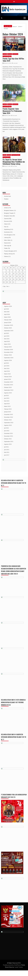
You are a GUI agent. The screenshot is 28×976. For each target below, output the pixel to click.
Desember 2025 (8, 325)
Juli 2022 (6, 428)
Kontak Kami (7, 196)
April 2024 (7, 371)
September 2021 (8, 441)
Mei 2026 (6, 311)
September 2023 (8, 390)
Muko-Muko (7, 240)
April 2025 (7, 341)
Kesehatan (7, 232)
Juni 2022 (6, 430)
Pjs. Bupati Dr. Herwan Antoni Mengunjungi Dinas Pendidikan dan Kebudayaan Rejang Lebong (14, 161)
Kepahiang (15, 54)
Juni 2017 (6, 455)
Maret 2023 (7, 406)
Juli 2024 (6, 363)
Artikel (4, 154)
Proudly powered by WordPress (11, 965)
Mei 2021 (6, 452)
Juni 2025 (6, 336)
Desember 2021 (8, 433)
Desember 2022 (8, 414)
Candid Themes (18, 967)
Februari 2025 (8, 347)
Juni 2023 (6, 398)
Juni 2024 (6, 365)
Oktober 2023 (8, 387)
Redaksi (6, 199)
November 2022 (8, 417)
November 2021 (8, 436)
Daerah (4, 54)
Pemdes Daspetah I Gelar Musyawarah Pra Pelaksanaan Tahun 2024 (12, 110)
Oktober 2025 (8, 328)
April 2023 (7, 403)
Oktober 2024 (8, 355)
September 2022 (8, 422)
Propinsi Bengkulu (7, 56)
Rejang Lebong (6, 157)
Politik (5, 248)
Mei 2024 (6, 368)
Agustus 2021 (8, 444)
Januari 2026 (7, 322)
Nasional (6, 243)
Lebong (6, 237)
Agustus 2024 (8, 360)
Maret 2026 (7, 317)
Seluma (6, 256)
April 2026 (7, 314)
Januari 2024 (7, 379)
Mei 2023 (6, 401)
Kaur (5, 226)
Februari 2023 (8, 409)
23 (10, 279)
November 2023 (8, 384)
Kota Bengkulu (8, 234)
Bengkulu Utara (8, 216)
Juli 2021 (6, 447)
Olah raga (6, 245)
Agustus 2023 (8, 393)
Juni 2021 (6, 449)
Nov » (7, 286)
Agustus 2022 (8, 425)
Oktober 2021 (8, 439)
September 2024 (8, 357)
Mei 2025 (6, 338)
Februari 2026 (8, 320)
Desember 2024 (8, 349)
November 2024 (8, 352)
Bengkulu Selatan (8, 210)
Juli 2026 (6, 309)
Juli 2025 (6, 333)
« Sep (4, 286)
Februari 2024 (8, 376)
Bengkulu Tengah (8, 213)
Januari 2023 (7, 411)
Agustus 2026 (8, 306)
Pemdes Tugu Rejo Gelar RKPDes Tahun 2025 (13, 59)
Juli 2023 (6, 395)
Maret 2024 (7, 374)
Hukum (6, 224)
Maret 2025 (7, 344)
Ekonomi (9, 54)
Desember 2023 (8, 382)
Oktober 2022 (8, 420)
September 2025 (8, 330)
